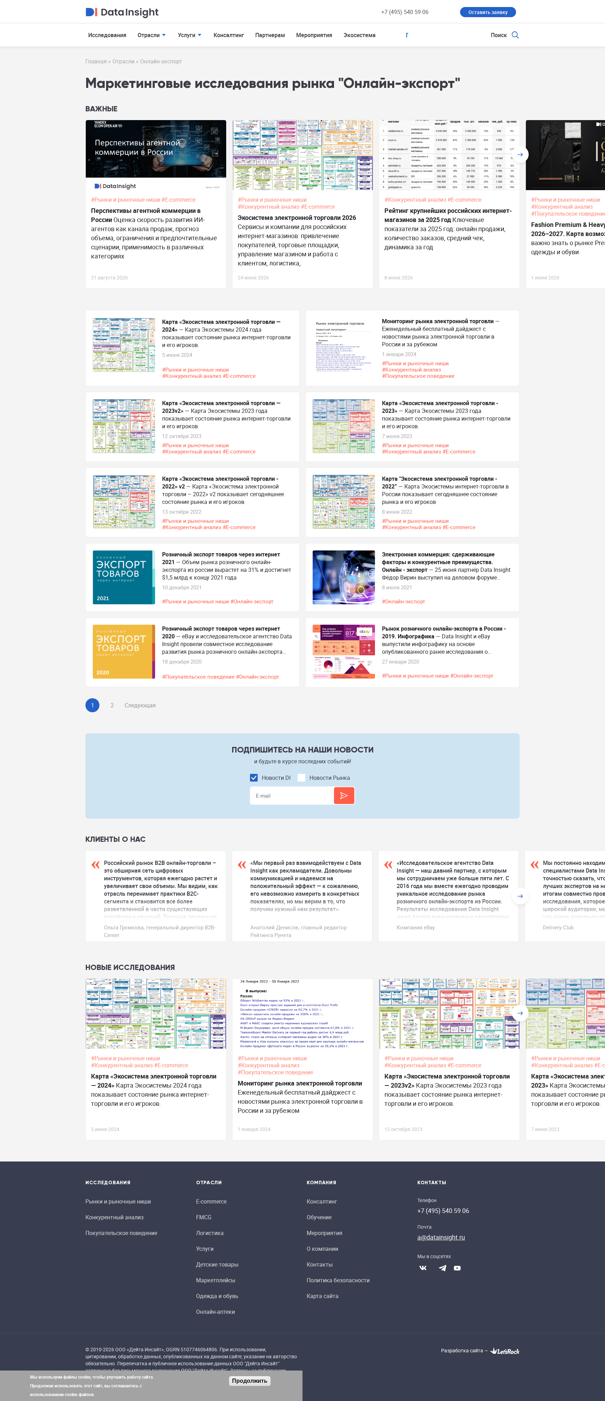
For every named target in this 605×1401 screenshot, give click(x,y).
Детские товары (217, 1264)
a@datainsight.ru (441, 1237)
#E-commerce (179, 199)
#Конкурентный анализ (269, 206)
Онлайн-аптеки (215, 1312)
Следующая (140, 705)
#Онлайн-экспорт (252, 601)
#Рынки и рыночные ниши (126, 199)
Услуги (186, 35)
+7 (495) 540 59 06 (405, 12)
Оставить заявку (488, 12)
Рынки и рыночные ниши (118, 1201)
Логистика (210, 1233)
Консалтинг (229, 35)
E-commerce (211, 1201)
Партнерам (270, 35)
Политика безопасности (338, 1280)
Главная (96, 61)
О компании (322, 1249)
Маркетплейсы (215, 1280)
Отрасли (149, 35)
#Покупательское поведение (419, 376)
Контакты (320, 1264)
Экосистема (359, 35)
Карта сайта (323, 1296)
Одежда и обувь (217, 1296)
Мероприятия (314, 35)
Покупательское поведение (121, 1233)
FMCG (203, 1217)
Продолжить (249, 1381)
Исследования (107, 35)
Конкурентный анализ (114, 1217)
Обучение (319, 1217)
